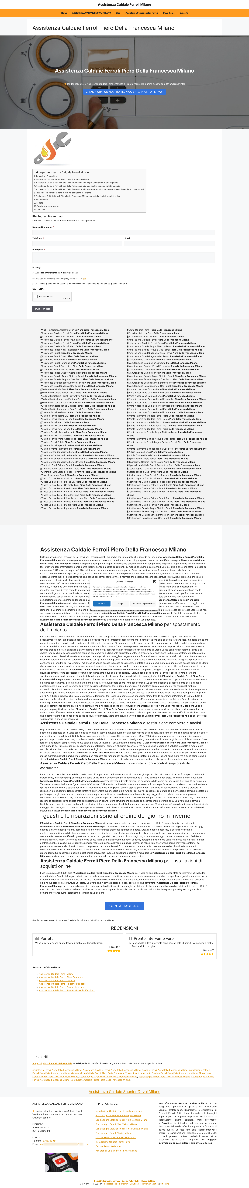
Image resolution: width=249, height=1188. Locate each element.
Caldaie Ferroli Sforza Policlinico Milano (116, 1137)
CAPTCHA (38, 289)
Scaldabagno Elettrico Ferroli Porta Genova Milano (122, 1128)
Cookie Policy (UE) (130, 1181)
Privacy (37, 267)
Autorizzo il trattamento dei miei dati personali (56, 273)
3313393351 (49, 1140)
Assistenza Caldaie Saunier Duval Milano (124, 1091)
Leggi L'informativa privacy (107, 1181)
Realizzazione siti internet (116, 1184)
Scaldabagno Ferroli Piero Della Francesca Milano (164, 1076)
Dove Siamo (169, 13)
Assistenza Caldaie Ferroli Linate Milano (116, 1150)
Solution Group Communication (144, 1184)
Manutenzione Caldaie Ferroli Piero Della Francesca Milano (101, 1073)
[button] (154, 581)
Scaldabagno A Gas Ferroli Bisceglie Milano (118, 1115)
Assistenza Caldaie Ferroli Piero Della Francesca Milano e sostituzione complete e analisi (78, 186)
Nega (120, 603)
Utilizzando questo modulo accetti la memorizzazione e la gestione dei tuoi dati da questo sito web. (81, 284)
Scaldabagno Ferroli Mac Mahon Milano (116, 1124)
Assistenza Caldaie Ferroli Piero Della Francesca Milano (62, 179)
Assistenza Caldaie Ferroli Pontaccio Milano (61, 987)
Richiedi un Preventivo (46, 176)
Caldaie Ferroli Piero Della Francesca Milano (165, 1070)
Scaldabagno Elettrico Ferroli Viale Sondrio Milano (121, 1120)
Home (64, 13)
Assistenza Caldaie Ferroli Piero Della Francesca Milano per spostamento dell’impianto (77, 182)
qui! (84, 279)
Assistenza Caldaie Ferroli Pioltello (57, 980)
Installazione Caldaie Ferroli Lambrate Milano (119, 1111)
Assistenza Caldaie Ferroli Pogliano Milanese (62, 984)
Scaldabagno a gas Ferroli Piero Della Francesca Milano (108, 1076)
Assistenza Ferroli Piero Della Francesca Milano (57, 1070)
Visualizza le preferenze (143, 603)
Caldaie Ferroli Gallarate (108, 1146)
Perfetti (39, 203)
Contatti (184, 13)
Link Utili (40, 209)
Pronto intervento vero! (48, 206)
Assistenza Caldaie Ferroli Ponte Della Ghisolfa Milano (67, 990)
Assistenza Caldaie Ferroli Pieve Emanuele (61, 977)
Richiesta (38, 249)
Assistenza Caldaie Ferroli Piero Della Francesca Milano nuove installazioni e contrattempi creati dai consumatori (90, 189)
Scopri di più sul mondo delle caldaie (52, 1063)
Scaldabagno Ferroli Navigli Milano (114, 1133)
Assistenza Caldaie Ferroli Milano (124, 4)
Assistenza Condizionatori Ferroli (142, 13)
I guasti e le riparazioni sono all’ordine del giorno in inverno (63, 193)
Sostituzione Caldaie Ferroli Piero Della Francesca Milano (100, 1080)
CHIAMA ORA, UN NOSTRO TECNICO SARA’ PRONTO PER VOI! (124, 91)
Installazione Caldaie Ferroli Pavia (113, 1142)
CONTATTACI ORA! (124, 906)
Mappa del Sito (148, 1181)
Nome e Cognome (43, 227)
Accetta (102, 603)
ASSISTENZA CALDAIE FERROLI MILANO (91, 13)
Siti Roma (164, 1184)
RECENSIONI (42, 199)
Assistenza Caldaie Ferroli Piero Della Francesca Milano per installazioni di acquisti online (78, 196)
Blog (118, 13)
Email (129, 238)
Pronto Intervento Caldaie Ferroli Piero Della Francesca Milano (165, 1073)
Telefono (38, 238)
